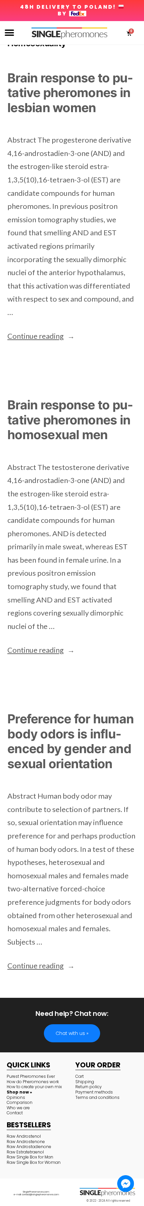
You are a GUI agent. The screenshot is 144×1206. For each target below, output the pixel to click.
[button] (9, 33)
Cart (79, 1076)
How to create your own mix (34, 1087)
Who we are (18, 1108)
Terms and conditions (97, 1097)
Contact (15, 1113)
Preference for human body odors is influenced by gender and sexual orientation (70, 741)
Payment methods (94, 1092)
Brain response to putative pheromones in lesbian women (70, 92)
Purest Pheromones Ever (31, 1076)
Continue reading (41, 335)
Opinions (16, 1097)
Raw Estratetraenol (25, 1152)
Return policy (88, 1087)
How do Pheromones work (33, 1081)
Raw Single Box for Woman (34, 1162)
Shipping (84, 1081)
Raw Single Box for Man (30, 1157)
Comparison (19, 1102)
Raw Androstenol (24, 1136)
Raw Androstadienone (29, 1146)
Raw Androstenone (26, 1141)
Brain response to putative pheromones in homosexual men (70, 419)
